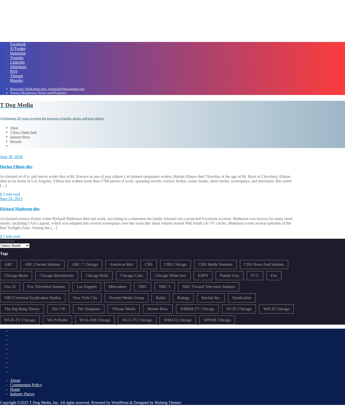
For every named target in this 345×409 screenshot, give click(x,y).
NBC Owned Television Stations (208, 286)
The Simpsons (88, 309)
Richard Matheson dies (20, 209)
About (15, 380)
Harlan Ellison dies (16, 166)
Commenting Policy (26, 385)
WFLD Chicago (276, 309)
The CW (58, 309)
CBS (149, 264)
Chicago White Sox (170, 275)
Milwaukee (118, 286)
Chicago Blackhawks (57, 275)
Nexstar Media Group (126, 298)
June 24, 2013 (11, 199)
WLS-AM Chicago (95, 320)
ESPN (203, 275)
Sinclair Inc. (210, 298)
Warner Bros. (157, 309)
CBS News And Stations (264, 264)
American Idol (121, 264)
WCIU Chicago (239, 309)
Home (15, 389)
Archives (7, 241)
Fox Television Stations (46, 286)
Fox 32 (10, 286)
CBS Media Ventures (215, 264)
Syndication (241, 298)
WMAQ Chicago (178, 320)
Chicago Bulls (97, 275)
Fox (274, 275)
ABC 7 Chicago (85, 264)
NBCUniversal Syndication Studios (32, 298)
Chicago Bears (16, 275)
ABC (8, 264)
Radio (160, 298)
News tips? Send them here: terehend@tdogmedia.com (47, 89)
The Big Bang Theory (22, 309)
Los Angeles (87, 286)
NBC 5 (164, 286)
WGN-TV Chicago (19, 320)
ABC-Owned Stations (42, 264)
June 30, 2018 (11, 157)
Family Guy (229, 275)
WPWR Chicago (217, 320)
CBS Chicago (175, 264)
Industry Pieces (22, 394)
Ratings (183, 298)
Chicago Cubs (131, 275)
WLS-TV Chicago (137, 320)
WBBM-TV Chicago (197, 309)
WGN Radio (57, 320)
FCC (255, 275)
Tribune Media (123, 309)
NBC (142, 286)
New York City (85, 298)
